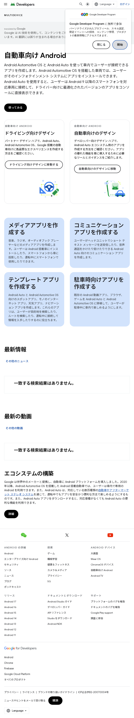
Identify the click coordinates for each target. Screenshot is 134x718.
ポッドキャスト (12, 586)
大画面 (94, 553)
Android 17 (10, 601)
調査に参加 (97, 618)
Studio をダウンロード (59, 618)
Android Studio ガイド (59, 601)
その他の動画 (14, 428)
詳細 (11, 514)
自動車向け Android (102, 570)
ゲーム (51, 553)
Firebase (9, 668)
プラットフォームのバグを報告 (108, 601)
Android (8, 553)
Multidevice (13, 15)
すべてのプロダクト (15, 679)
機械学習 (52, 559)
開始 (120, 45)
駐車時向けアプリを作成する (99, 283)
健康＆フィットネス (58, 564)
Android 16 (10, 607)
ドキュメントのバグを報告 (105, 607)
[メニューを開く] (5, 4)
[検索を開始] (81, 4)
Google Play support (102, 612)
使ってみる (15, 107)
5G (49, 581)
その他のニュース (17, 361)
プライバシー (54, 575)
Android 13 (10, 623)
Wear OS (96, 559)
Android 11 (10, 635)
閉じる (101, 45)
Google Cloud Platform (17, 674)
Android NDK (54, 623)
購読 (55, 700)
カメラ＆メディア (57, 570)
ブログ (8, 581)
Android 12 (10, 629)
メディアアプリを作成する (33, 229)
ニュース (9, 575)
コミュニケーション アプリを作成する (99, 229)
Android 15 (10, 612)
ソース (7, 570)
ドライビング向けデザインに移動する (33, 164)
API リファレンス (56, 612)
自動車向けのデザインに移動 (97, 169)
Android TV (97, 575)
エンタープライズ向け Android (21, 559)
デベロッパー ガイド (58, 607)
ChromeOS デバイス (102, 564)
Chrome (8, 662)
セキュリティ (11, 564)
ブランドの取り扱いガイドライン (56, 692)
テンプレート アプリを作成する (33, 283)
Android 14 (10, 618)
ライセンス (28, 692)
